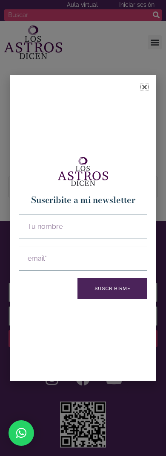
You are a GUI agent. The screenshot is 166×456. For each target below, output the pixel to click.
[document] (83, 228)
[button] (21, 433)
